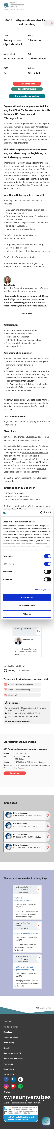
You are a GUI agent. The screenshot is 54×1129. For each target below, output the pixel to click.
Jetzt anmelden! (27, 83)
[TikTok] (20, 1079)
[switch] (47, 564)
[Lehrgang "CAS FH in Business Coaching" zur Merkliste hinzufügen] (38, 926)
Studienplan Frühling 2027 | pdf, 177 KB (23, 716)
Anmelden (14, 773)
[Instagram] (6, 1086)
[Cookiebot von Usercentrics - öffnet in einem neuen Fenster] (40, 513)
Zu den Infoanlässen (27, 88)
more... (27, 642)
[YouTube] (13, 1086)
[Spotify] (20, 1086)
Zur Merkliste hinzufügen (18, 666)
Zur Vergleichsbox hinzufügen (20, 670)
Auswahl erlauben (27, 606)
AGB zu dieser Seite (43, 1008)
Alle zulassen (27, 597)
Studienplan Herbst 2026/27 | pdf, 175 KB (24, 713)
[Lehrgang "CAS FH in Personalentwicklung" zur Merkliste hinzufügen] (38, 890)
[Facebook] (6, 1079)
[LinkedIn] (13, 1079)
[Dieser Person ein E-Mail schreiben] (38, 631)
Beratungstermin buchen (27, 96)
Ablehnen (27, 614)
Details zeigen (40, 589)
